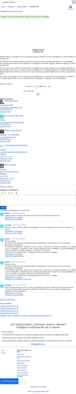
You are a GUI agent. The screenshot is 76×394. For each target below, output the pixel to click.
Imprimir (70, 9)
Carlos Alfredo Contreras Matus (16, 145)
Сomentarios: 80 (6, 159)
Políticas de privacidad (38, 386)
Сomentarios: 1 (5, 124)
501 (49, 86)
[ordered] (9, 193)
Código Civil (20, 354)
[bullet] (12, 193)
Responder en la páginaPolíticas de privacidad (13, 218)
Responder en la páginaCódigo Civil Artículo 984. (14, 255)
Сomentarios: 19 (6, 109)
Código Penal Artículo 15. (9, 311)
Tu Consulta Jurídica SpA (13, 116)
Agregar (3, 207)
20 (45, 86)
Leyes (2, 350)
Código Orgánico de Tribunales (22, 375)
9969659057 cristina (7, 178)
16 (36, 86)
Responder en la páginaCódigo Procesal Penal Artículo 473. (18, 278)
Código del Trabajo (22, 365)
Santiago (3, 149)
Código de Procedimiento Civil (24, 357)
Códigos (11, 6)
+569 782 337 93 (6, 157)
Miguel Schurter (10, 165)
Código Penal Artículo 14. (9, 313)
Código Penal (22, 6)
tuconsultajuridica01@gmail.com (12, 122)
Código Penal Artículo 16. (9, 306)
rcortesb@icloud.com (8, 137)
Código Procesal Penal (23, 360)
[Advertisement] (38, 33)
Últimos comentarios (7, 300)
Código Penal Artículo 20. (9, 308)
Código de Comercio (22, 372)
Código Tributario (22, 367)
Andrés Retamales (11, 101)
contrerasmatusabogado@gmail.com (13, 152)
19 (42, 86)
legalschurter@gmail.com (9, 171)
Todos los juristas (6, 187)
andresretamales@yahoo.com (11, 108)
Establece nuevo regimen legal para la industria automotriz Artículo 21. (26, 315)
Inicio (3, 6)
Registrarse (38, 344)
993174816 (4, 176)
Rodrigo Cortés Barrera (13, 130)
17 (38, 86)
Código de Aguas (22, 370)
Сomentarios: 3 (5, 139)
